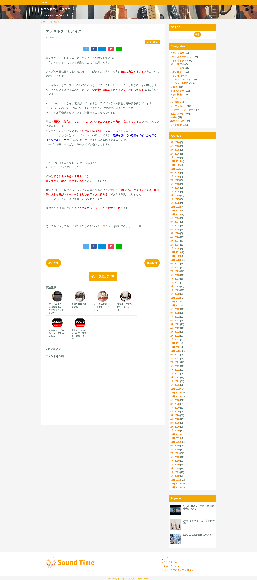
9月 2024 (175, 218)
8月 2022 (175, 313)
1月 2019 (175, 476)
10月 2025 (175, 169)
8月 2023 (175, 267)
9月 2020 (175, 400)
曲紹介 (173, 117)
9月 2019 (175, 445)
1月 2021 (175, 385)
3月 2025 (175, 195)
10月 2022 (175, 305)
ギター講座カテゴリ (102, 276)
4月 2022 (175, 328)
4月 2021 (175, 373)
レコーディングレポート (183, 109)
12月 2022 (175, 298)
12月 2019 (175, 434)
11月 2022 (175, 301)
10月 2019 (175, 442)
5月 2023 (175, 279)
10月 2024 (175, 214)
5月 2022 (175, 324)
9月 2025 (175, 172)
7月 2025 (175, 180)
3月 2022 (175, 332)
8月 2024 (175, 222)
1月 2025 (175, 203)
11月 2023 (175, 256)
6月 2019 (175, 457)
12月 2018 (175, 480)
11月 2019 (175, 438)
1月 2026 (175, 157)
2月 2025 (175, 199)
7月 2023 (175, 271)
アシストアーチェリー (172, 566)
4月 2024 (175, 237)
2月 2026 (175, 153)
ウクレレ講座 (177, 53)
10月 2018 (175, 487)
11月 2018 (175, 483)
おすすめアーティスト (181, 56)
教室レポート (177, 113)
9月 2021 (175, 354)
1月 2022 (175, 339)
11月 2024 (175, 210)
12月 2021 (175, 343)
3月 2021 (175, 377)
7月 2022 (175, 316)
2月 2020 (175, 426)
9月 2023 (175, 263)
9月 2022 (175, 309)
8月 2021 (175, 358)
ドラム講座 (176, 94)
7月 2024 (175, 225)
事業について (177, 121)
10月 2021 (175, 351)
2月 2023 (175, 290)
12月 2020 (175, 389)
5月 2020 (175, 415)
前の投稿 (152, 262)
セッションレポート (180, 79)
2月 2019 (175, 472)
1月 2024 (175, 248)
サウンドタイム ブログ (55, 9)
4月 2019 (175, 464)
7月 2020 (175, 407)
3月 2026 (175, 150)
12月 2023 (175, 252)
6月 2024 (175, 229)
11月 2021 (175, 347)
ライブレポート (178, 106)
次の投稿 (53, 262)
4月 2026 (175, 146)
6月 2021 (175, 366)
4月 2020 (175, 419)
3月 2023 (175, 286)
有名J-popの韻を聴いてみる (197, 535)
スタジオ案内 (177, 71)
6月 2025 (175, 184)
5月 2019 (175, 461)
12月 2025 (175, 161)
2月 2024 (175, 244)
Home (44, 2)
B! (102, 49)
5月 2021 (175, 370)
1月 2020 (175, 430)
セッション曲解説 (179, 83)
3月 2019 (175, 468)
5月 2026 (175, 142)
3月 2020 (175, 423)
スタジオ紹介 (177, 75)
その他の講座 (177, 91)
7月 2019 (175, 453)
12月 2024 (175, 207)
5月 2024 (175, 233)
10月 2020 (175, 396)
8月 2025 (175, 176)
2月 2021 (175, 381)
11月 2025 (175, 165)
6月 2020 (175, 411)
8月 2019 (175, 449)
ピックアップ (177, 98)
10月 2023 (175, 260)
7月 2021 (175, 362)
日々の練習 (176, 125)
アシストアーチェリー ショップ (177, 569)
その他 (173, 87)
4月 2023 (175, 282)
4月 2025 (175, 191)
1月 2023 (175, 294)
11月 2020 (175, 392)
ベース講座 (176, 102)
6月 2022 (175, 320)
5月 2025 (175, 187)
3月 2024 (175, 241)
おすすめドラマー (179, 60)
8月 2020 (175, 404)
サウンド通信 (177, 68)
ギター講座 (152, 42)
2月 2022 (175, 335)
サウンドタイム (169, 562)
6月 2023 (175, 275)
